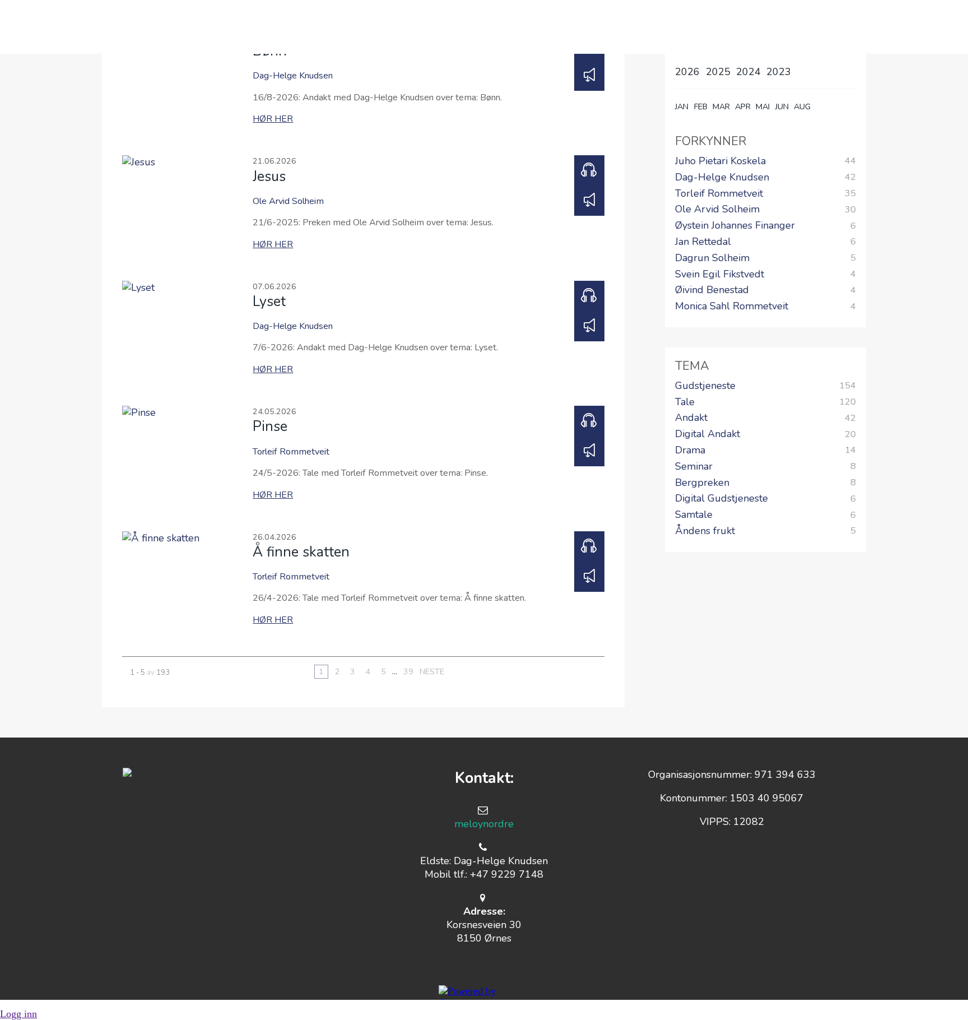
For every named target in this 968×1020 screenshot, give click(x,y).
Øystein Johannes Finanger (735, 225)
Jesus (269, 176)
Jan (681, 106)
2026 (687, 71)
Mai (763, 106)
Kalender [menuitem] (488, 27)
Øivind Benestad (712, 290)
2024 (748, 71)
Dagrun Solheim (712, 258)
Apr (743, 106)
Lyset (269, 301)
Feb (701, 106)
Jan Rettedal (703, 242)
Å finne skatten (301, 552)
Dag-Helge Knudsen (722, 177)
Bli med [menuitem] (412, 27)
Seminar (694, 466)
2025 (718, 71)
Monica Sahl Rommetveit (731, 306)
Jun (782, 106)
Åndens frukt (705, 531)
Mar (721, 106)
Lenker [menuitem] (626, 27)
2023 (778, 71)
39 (408, 671)
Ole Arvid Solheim (717, 209)
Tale (685, 402)
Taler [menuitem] (561, 27)
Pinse (270, 426)
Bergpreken (702, 483)
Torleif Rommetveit (719, 194)
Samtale (694, 515)
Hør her (273, 119)
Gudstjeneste (705, 386)
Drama (690, 450)
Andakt (691, 418)
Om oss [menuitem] (342, 27)
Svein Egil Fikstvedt (719, 274)
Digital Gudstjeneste (721, 498)
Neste (432, 671)
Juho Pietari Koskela (720, 161)
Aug (802, 106)
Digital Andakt (707, 434)
